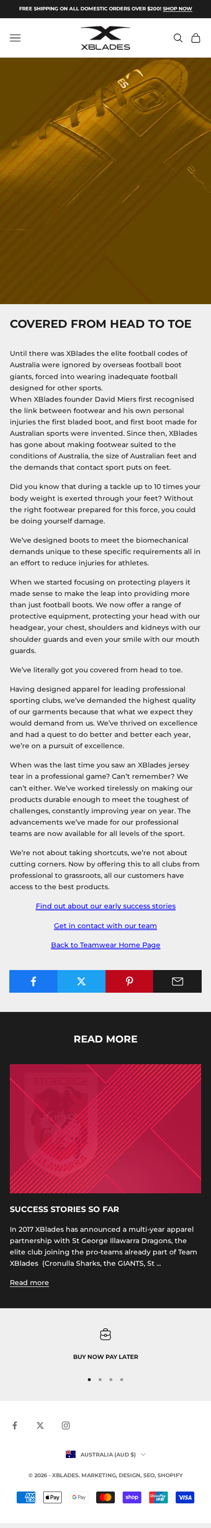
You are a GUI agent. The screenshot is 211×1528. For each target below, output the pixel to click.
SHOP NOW (177, 8)
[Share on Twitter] (82, 981)
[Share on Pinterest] (130, 981)
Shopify (170, 1475)
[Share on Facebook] (33, 981)
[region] (105, 1345)
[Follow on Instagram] (66, 1425)
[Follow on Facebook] (15, 1425)
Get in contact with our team (105, 925)
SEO (149, 1475)
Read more (29, 1282)
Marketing (98, 1475)
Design (129, 1475)
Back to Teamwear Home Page (105, 944)
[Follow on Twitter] (40, 1425)
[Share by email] (177, 981)
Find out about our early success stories (106, 906)
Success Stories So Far (64, 1209)
